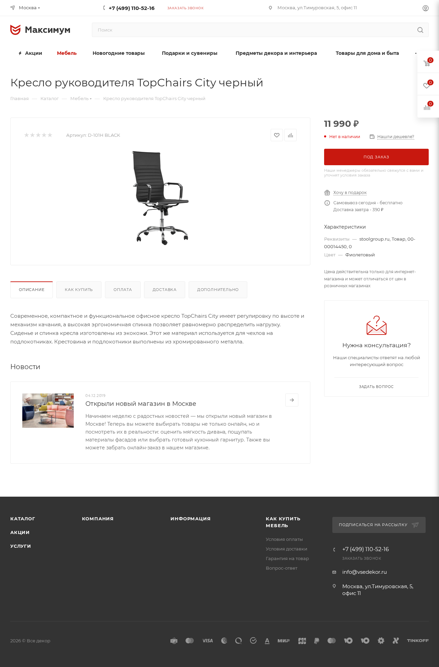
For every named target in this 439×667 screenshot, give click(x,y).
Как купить (79, 289)
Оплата (123, 289)
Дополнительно (218, 289)
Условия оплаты (284, 539)
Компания (98, 518)
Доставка (165, 289)
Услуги (20, 546)
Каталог (22, 518)
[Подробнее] (291, 400)
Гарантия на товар (287, 558)
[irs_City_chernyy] (160, 198)
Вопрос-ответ (281, 568)
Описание (31, 289)
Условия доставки (286, 548)
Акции (20, 532)
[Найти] (420, 30)
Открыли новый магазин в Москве (140, 404)
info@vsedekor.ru (364, 572)
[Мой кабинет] (426, 9)
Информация (190, 518)
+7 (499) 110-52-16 (132, 8)
